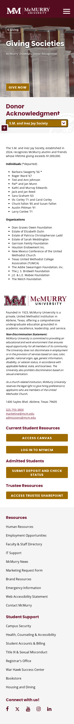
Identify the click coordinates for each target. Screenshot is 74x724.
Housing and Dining (20, 687)
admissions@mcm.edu (21, 417)
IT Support (14, 553)
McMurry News (17, 561)
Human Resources (19, 526)
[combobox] (37, 123)
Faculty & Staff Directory (24, 544)
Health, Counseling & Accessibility (31, 634)
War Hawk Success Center (25, 669)
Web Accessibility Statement (27, 596)
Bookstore (13, 678)
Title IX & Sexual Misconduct (26, 652)
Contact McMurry (19, 605)
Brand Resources (18, 579)
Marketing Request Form (24, 570)
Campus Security (18, 626)
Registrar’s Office (18, 661)
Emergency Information (23, 588)
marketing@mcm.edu (20, 414)
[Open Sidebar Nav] (4, 128)
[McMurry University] (28, 11)
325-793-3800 (15, 410)
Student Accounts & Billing (25, 643)
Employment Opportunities (26, 535)
